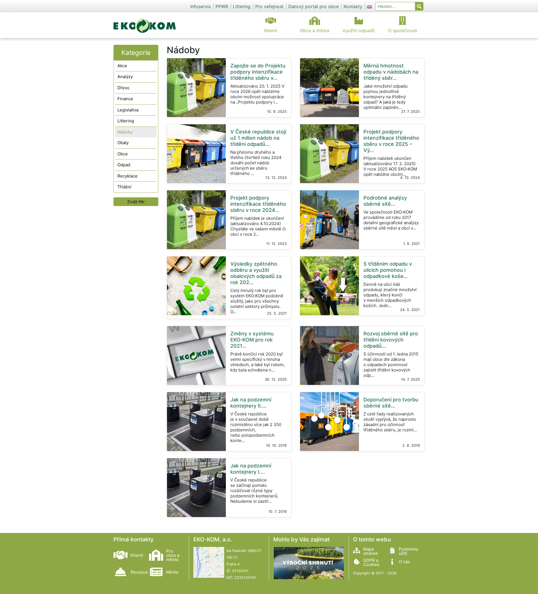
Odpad (123, 164)
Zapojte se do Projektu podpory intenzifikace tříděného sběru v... (258, 72)
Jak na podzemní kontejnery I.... (250, 469)
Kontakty (353, 6)
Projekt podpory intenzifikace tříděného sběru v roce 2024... (258, 204)
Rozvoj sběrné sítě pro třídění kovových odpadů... (390, 340)
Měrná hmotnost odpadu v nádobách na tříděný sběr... (390, 72)
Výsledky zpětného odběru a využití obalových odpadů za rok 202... (256, 273)
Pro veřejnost (269, 6)
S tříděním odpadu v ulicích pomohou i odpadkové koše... (387, 270)
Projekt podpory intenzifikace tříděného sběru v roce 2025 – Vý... (391, 141)
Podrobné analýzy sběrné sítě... (385, 201)
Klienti (270, 30)
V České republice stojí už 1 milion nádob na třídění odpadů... (258, 138)
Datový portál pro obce (313, 6)
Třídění (124, 187)
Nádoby (125, 132)
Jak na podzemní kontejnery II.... (250, 403)
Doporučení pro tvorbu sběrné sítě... (390, 403)
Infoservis (200, 6)
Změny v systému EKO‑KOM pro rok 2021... (252, 340)
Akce (122, 65)
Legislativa (127, 110)
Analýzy (125, 76)
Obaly (123, 142)
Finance (125, 98)
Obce (122, 153)
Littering (242, 6)
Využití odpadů (358, 30)
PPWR (221, 6)
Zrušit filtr (136, 201)
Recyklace (127, 176)
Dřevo (123, 87)
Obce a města (314, 30)
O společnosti (402, 30)
